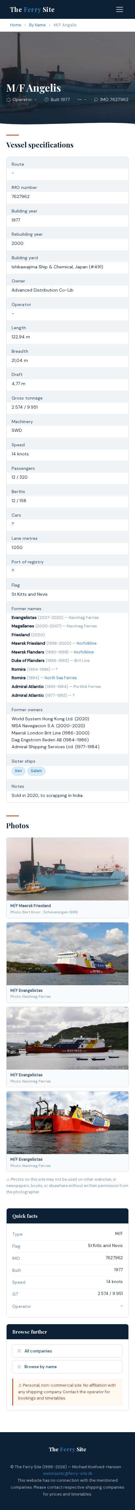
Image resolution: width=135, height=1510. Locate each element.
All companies (38, 1351)
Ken (18, 770)
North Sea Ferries (61, 677)
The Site (32, 9)
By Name (37, 25)
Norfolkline (86, 643)
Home (15, 25)
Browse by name (40, 1366)
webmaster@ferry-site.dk (67, 1473)
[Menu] (119, 9)
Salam (36, 770)
